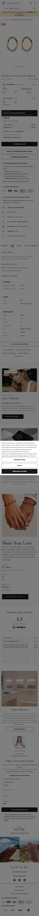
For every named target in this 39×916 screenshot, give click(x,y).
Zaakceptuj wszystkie (20, 471)
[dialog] (19, 458)
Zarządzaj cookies (19, 460)
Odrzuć (19, 465)
